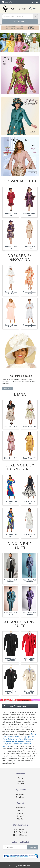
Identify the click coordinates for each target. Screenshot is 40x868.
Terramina (21, 741)
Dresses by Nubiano (14, 743)
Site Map (20, 819)
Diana (9, 746)
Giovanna (10, 736)
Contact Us (20, 816)
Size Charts (20, 784)
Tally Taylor (27, 736)
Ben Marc (18, 736)
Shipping (20, 813)
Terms (20, 778)
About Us (20, 781)
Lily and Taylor (18, 739)
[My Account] (33, 2)
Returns (20, 810)
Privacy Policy (20, 807)
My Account (20, 794)
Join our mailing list (20, 842)
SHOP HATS (7, 388)
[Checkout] (37, 2)
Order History (20, 797)
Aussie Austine (11, 741)
